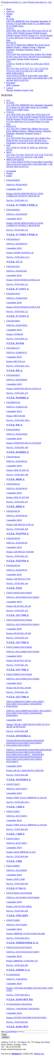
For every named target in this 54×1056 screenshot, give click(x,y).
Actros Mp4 (37, 162)
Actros (14, 162)
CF (28, 147)
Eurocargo (44, 143)
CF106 (14, 147)
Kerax (8, 131)
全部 (8, 16)
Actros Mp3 (47, 162)
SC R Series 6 (12, 107)
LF (18, 147)
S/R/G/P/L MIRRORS (20, 105)
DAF (8, 145)
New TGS (15, 155)
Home (8, 9)
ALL (8, 100)
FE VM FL (13, 117)
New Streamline (37, 105)
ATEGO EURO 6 (24, 162)
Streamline (48, 105)
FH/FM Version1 (28, 119)
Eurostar (30, 143)
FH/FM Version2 (13, 119)
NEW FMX (16, 114)
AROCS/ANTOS (21, 166)
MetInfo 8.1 (17, 1054)
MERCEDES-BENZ (15, 159)
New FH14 (36, 114)
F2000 (40, 157)
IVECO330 (16, 138)
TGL (36, 155)
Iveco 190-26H (35, 140)
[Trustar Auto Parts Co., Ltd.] (27, 2)
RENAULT (11, 126)
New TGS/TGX (27, 155)
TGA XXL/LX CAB (28, 157)
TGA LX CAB (12, 157)
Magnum (47, 131)
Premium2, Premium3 (15, 133)
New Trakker (40, 138)
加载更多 (5, 1037)
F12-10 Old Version (32, 121)
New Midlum (32, 129)
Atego (8, 164)
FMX (21, 117)
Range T (37, 133)
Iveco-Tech (23, 140)
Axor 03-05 (16, 164)
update (9, 176)
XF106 (23, 147)
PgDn (14, 1031)
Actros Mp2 (27, 164)
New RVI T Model (19, 129)
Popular (9, 173)
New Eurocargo (27, 138)
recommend (11, 171)
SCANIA (10, 103)
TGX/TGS (48, 155)
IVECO (9, 136)
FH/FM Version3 (46, 117)
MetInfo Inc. (39, 1054)
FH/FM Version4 (31, 117)
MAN (8, 152)
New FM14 (26, 114)
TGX (41, 155)
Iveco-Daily (21, 143)
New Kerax (44, 129)
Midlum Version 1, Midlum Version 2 (27, 131)
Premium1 (29, 133)
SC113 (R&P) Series (20, 110)
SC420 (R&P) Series (27, 107)
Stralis (37, 143)
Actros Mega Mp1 (39, 164)
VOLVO (10, 112)
